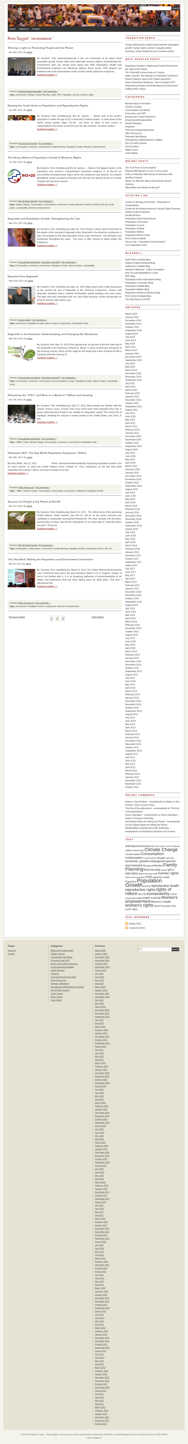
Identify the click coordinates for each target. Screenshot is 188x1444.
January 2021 (132, 433)
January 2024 (132, 353)
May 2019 (130, 499)
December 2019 (133, 476)
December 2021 (133, 400)
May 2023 (130, 367)
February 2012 (132, 774)
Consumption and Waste (29, 262)
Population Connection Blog (139, 283)
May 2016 (130, 615)
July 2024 (130, 337)
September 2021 (133, 406)
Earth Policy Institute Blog (138, 259)
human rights (168, 873)
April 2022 (130, 386)
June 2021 (130, 416)
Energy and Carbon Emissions (140, 116)
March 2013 (131, 731)
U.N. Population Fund (136, 245)
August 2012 (131, 754)
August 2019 (131, 489)
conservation (132, 854)
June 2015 (130, 641)
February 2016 (132, 625)
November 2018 (133, 519)
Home (13, 29)
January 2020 (132, 472)
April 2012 (130, 767)
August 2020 (131, 449)
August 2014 (131, 674)
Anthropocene (133, 846)
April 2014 (130, 688)
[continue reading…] (47, 75)
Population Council (134, 225)
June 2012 (130, 760)
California (175, 846)
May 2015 (130, 645)
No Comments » (50, 91)
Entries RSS (135, 924)
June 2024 (130, 340)
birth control (165, 846)
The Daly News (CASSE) (137, 299)
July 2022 (130, 383)
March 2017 (131, 582)
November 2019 (133, 479)
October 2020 (132, 443)
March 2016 (131, 621)
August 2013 (131, 714)
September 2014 (133, 671)
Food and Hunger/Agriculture (139, 130)
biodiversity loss (151, 846)
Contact (36, 29)
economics (33, 147)
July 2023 (130, 363)
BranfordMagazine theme (126, 1434)
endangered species (162, 861)
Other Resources (26, 487)
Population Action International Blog (143, 279)
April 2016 (130, 618)
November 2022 (133, 376)
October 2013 (132, 707)
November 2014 (133, 664)
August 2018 (131, 529)
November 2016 (133, 595)
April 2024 (130, 347)
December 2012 (133, 741)
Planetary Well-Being (135, 136)
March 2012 (131, 770)
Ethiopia (31, 95)
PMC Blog (130, 276)
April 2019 (130, 502)
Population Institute (134, 228)
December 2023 (133, 357)
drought (161, 858)
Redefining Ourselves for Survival (158, 831)
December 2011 (133, 780)
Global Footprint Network (137, 212)
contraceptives (150, 858)
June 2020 (130, 456)
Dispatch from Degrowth (23, 276)
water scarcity (152, 897)
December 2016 (133, 592)
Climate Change (22, 204)
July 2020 (130, 453)
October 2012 (132, 747)
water (139, 898)
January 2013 (132, 737)
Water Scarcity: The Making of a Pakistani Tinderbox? (151, 75)
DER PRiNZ (162, 1434)
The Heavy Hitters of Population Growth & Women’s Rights (44, 157)
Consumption (21, 147)
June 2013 (130, 721)
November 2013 (133, 704)
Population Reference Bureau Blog (142, 292)
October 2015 (132, 631)
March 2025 (131, 314)
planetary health (161, 877)
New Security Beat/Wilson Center (141, 273)
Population (66, 95)
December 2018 (133, 515)
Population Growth (74, 147)
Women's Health (161, 901)
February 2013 (132, 734)
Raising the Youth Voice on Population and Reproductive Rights (48, 105)
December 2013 (133, 701)
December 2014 (133, 661)
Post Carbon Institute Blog (138, 296)
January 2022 (132, 396)
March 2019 (131, 506)
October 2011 (132, 787)
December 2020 (133, 436)
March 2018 (131, 545)
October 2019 (132, 482)
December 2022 (133, 373)
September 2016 (133, 602)
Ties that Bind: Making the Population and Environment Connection (50, 559)
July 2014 (130, 678)
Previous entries (17, 617)
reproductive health (165, 886)
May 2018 (130, 539)
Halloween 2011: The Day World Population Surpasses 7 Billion (47, 452)
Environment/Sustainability (30, 91)
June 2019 (130, 496)
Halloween (81, 491)
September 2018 (133, 525)
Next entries (98, 617)
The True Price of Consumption (140, 167)
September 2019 (133, 486)
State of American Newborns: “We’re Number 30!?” (150, 82)
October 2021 (132, 403)
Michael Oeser (147, 1434)
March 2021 (131, 426)
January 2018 (132, 552)
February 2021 (132, 429)
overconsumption (137, 877)
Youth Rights (131, 153)
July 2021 (130, 413)
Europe (71, 381)
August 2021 (131, 410)
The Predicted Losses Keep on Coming (144, 72)
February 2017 (132, 585)
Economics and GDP (50, 262)
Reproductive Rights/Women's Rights (143, 140)
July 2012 (130, 757)
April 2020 (130, 463)
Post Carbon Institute (135, 238)
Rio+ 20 (108, 548)
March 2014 (131, 691)
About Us (23, 29)
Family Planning (43, 95)
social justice (65, 323)
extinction (157, 865)
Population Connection (136, 222)
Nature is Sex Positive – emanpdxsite (143, 801)
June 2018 (130, 535)
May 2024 (130, 343)
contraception (50, 204)
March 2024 (131, 350)
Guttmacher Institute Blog (137, 266)
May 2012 (130, 764)
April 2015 (130, 648)
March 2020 (131, 466)
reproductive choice (95, 548)
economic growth (137, 861)
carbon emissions (134, 850)
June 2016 (130, 611)
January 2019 (132, 512)
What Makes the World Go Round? (142, 187)
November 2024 (133, 324)
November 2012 (133, 744)
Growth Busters (132, 215)
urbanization (130, 898)
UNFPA (173, 894)
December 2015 (133, 628)
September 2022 (133, 380)
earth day (170, 858)
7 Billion (18, 442)
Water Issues (131, 150)
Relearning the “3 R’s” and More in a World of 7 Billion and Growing (50, 395)
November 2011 (133, 784)
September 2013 (133, 711)
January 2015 (132, 658)
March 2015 (131, 651)
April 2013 (130, 727)
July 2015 (130, 638)
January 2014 (132, 698)
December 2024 (133, 320)
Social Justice (24, 320)
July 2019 (130, 492)
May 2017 (130, 575)
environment (20, 95)
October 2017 (132, 559)
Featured (129, 126)
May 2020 (130, 459)
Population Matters (134, 232)
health (53, 95)
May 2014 (130, 684)
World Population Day (165, 906)
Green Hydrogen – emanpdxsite (141, 815)
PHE (59, 95)
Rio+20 (104, 204)
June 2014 (130, 681)
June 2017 (130, 572)
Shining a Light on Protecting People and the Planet (40, 47)
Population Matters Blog (137, 289)
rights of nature (75, 265)
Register (97, 1438)
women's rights (87, 95)
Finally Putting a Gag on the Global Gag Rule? (148, 79)
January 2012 (132, 777)
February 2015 (132, 655)
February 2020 (132, 469)
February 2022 (132, 393)
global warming (145, 874)
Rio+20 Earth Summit (27, 143)
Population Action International (140, 218)
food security (152, 869)
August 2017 (131, 565)
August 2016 (131, 605)
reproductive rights (140, 890)
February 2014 (132, 694)
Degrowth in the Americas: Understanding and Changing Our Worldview (53, 334)
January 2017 (132, 588)
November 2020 (133, 439)
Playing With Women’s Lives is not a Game (146, 171)
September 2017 (133, 562)
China (25, 442)
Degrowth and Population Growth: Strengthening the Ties (44, 218)
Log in (89, 1438)
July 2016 (130, 608)
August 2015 (131, 635)
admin (29, 52)
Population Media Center (137, 235)
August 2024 (131, 333)
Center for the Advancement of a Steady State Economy (152, 208)
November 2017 (133, 555)
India (127, 877)
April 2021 (130, 423)
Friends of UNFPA (92, 204)
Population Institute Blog (137, 286)
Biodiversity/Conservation (138, 103)
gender (164, 870)
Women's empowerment (94, 147)
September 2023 (133, 360)
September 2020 (133, 446)
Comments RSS (137, 928)
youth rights (131, 909)
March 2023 (131, 370)
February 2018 (132, 549)
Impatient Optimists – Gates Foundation (144, 269)
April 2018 (130, 542)
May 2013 (130, 724)
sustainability (22, 208)
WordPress (109, 1434)
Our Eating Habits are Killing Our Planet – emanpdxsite (152, 821)
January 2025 (132, 317)
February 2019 (132, 509)
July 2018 (130, 532)
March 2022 (131, 390)
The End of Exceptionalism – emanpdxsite (146, 808)
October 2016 (132, 598)
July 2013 (130, 717)
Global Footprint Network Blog (140, 263)
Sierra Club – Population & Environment (145, 242)
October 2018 (132, 522)
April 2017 (130, 578)
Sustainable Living (80, 323)
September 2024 (133, 330)
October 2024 (132, 327)
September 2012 (133, 750)
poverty (76, 95)
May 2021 (130, 420)
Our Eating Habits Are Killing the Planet (147, 825)
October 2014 (132, 668)
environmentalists (59, 381)
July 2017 (130, 568)
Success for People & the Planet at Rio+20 (34, 501)
